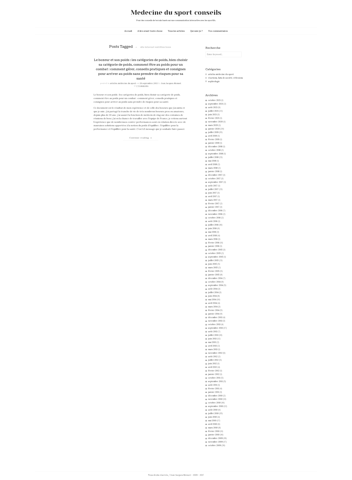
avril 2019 (212, 136)
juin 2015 (212, 264)
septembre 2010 (215, 406)
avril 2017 (212, 196)
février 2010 (213, 431)
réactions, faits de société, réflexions (225, 78)
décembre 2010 (215, 395)
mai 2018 (212, 161)
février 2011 (213, 388)
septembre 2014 (215, 285)
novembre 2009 (215, 442)
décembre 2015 (215, 249)
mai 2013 (212, 342)
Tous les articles (176, 31)
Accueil (128, 31)
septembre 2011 (215, 381)
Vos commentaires (218, 31)
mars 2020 (213, 125)
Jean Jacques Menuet (171, 83)
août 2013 (212, 331)
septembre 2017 (215, 182)
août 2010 (213, 410)
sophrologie (214, 81)
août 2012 (212, 356)
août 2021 (212, 107)
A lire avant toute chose (150, 31)
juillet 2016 (213, 225)
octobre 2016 (214, 217)
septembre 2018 (215, 153)
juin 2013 (212, 338)
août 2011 (212, 385)
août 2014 (212, 289)
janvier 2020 (214, 129)
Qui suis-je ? (196, 31)
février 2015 (213, 271)
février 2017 (213, 203)
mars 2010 (213, 427)
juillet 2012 (213, 360)
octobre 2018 (214, 150)
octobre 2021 (214, 100)
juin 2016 (212, 228)
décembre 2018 (215, 146)
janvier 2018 (213, 171)
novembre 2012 (215, 353)
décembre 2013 (215, 317)
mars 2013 (212, 349)
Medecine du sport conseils (176, 12)
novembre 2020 (215, 121)
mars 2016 (213, 239)
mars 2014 (213, 306)
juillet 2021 (213, 111)
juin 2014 (212, 296)
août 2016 (212, 221)
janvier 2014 (213, 314)
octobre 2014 (214, 282)
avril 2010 (212, 424)
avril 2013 (212, 346)
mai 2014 (212, 299)
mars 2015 (213, 267)
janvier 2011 (213, 392)
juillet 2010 (213, 413)
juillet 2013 (213, 335)
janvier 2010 (213, 434)
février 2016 (213, 242)
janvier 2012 (213, 374)
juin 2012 (212, 363)
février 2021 (213, 118)
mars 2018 (213, 168)
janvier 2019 (213, 143)
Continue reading (140, 138)
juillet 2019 (213, 132)
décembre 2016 (215, 210)
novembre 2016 (215, 214)
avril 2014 (212, 303)
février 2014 (213, 310)
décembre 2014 (215, 278)
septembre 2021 (215, 104)
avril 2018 (212, 164)
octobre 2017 (214, 178)
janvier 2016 (213, 246)
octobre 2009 (214, 445)
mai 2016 (212, 232)
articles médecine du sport (123, 83)
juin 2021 (212, 114)
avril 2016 (212, 235)
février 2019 (213, 139)
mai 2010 (212, 420)
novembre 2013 (215, 321)
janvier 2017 (213, 207)
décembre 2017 (215, 175)
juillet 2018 (213, 157)
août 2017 (212, 185)
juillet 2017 (213, 189)
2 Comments (142, 86)
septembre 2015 (215, 257)
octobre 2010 (214, 402)
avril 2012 (212, 367)
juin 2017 (212, 193)
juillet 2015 (213, 260)
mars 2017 (213, 200)
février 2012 (213, 370)
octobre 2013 (214, 324)
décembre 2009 (215, 438)
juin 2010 (212, 417)
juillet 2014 (213, 292)
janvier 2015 (213, 274)
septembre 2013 (215, 328)
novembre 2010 (215, 399)
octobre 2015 (214, 253)
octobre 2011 (214, 378)
